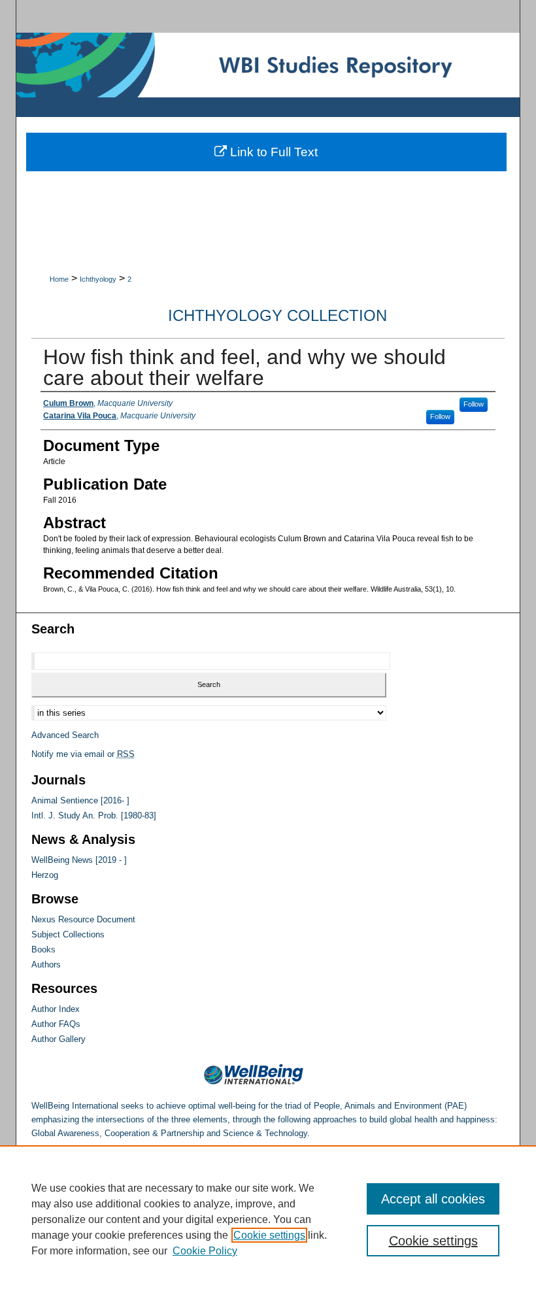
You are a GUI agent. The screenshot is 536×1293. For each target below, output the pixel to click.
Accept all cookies (433, 1199)
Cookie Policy (205, 1250)
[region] (268, 1219)
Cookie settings (269, 1235)
